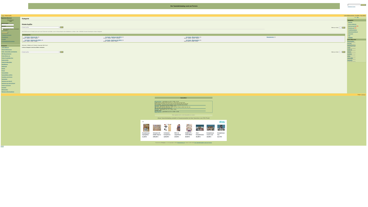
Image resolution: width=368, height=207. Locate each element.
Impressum (350, 33)
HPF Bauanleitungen (6, 53)
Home (2, 15)
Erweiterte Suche (351, 6)
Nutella (3, 68)
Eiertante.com (351, 28)
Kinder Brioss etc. (6, 55)
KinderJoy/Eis (5, 60)
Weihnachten (5, 89)
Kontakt (4, 39)
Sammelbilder (5, 72)
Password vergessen (6, 35)
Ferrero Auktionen (352, 24)
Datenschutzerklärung (353, 31)
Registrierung (5, 37)
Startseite (350, 22)
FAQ (349, 35)
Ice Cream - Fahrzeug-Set (31, 37)
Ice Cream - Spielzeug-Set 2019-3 (113, 40)
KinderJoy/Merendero (7, 62)
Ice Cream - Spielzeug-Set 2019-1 (33, 40)
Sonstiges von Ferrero (7, 77)
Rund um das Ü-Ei (352, 26)
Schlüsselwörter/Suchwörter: (8, 41)
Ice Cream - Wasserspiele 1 (193, 37)
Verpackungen (270, 37)
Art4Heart (363, 94)
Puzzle (3, 70)
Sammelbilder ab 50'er (7, 74)
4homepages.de (181, 142)
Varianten (4, 87)
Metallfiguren (5, 64)
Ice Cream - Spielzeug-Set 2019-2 (113, 37)
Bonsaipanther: (158, 101)
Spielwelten (4, 79)
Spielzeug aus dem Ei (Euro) (8, 83)
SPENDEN (350, 37)
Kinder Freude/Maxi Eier (7, 58)
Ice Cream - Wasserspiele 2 (193, 40)
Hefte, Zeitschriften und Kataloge (9, 51)
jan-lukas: (157, 105)
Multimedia (4, 66)
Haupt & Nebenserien (7, 49)
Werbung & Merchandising (8, 91)
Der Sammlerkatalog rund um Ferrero (203, 142)
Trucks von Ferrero (6, 85)
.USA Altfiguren (5, 47)
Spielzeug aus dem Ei (7, 81)
